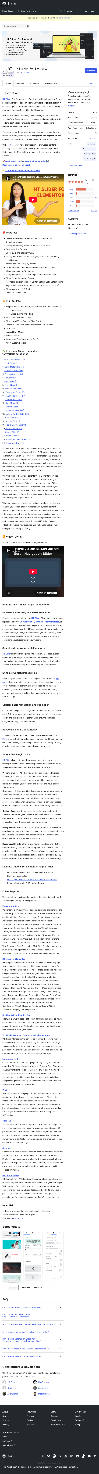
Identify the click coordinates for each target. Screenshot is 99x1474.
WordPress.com (10, 1432)
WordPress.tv (58, 1424)
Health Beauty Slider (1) (16, 425)
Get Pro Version (12, 161)
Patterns (30, 1424)
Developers (56, 1420)
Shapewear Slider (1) (14, 443)
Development (51, 83)
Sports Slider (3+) (13, 432)
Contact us (18, 1218)
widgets (93, 159)
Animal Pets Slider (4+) (14, 359)
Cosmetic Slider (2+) (13, 370)
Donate (79, 1420)
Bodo (10, 1456)
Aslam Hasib (12, 1394)
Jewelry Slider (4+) (13, 399)
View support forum (77, 233)
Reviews (20, 83)
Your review (73, 210)
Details (8, 83)
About (5, 1412)
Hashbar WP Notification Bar (16, 1015)
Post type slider (90, 154)
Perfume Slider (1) (13, 417)
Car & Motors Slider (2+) (15, 367)
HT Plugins (24, 73)
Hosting (5, 1420)
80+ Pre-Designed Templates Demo (22, 170)
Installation (34, 83)
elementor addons (89, 149)
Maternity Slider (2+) (14, 410)
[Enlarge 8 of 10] (39, 1234)
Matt (5, 1436)
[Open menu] (95, 3)
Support (93, 83)
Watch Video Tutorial (35, 161)
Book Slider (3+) (11, 363)
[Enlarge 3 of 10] (18, 1254)
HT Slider (6, 99)
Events (78, 1416)
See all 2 (93, 138)
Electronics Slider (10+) (15, 392)
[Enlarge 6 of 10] (18, 1288)
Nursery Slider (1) (13, 421)
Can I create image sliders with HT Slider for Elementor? (27, 1349)
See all (94, 210)
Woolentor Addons (11, 906)
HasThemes (43, 1382)
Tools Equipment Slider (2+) (17, 439)
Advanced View (75, 165)
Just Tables (8, 1121)
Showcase (31, 1412)
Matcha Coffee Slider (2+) (17, 414)
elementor (92, 144)
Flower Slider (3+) (12, 378)
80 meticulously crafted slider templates (39, 622)
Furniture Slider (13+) (14, 388)
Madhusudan (44, 1394)
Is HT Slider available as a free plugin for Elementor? (25, 1332)
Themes (30, 1416)
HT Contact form (10, 1175)
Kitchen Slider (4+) (14, 407)
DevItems (11, 1388)
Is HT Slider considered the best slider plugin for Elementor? (29, 1324)
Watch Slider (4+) (13, 436)
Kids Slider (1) (11, 403)
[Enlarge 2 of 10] (18, 1243)
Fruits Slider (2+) (11, 385)
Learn (53, 1412)
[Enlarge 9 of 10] (39, 1263)
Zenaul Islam (43, 1388)
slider (86, 159)
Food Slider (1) (10, 381)
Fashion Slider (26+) (13, 374)
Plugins (30, 1420)
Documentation (9, 165)
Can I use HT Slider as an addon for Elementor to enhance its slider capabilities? (21, 1340)
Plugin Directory (8, 11)
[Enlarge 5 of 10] (18, 1278)
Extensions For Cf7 (11, 1059)
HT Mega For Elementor (13, 959)
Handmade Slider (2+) (14, 396)
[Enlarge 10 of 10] (60, 1234)
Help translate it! (66, 18)
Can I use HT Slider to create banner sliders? (22, 1356)
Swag (78, 1424)
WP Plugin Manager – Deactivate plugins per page (26, 1035)
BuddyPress (9, 1445)
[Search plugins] (28, 26)
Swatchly (6, 1148)
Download (90, 71)
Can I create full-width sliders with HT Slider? (22, 1307)
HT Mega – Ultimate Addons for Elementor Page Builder (32, 879)
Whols (5, 1090)
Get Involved (80, 1412)
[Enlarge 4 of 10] (18, 1265)
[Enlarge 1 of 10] (18, 1234)
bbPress (7, 1441)
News (4, 1416)
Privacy (5, 1424)
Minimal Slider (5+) (13, 428)
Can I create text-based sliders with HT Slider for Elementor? (16, 1315)
